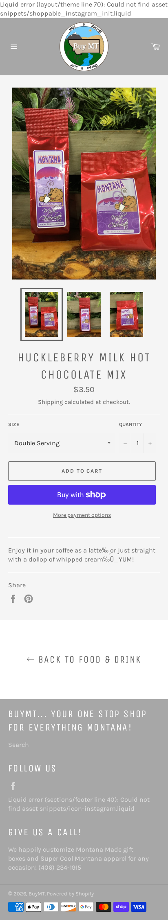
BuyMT (37, 894)
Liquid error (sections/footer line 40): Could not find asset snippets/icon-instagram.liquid (80, 804)
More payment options (82, 515)
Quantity (130, 424)
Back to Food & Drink (88, 659)
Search (18, 745)
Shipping (50, 402)
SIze (13, 424)
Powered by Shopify (70, 894)
